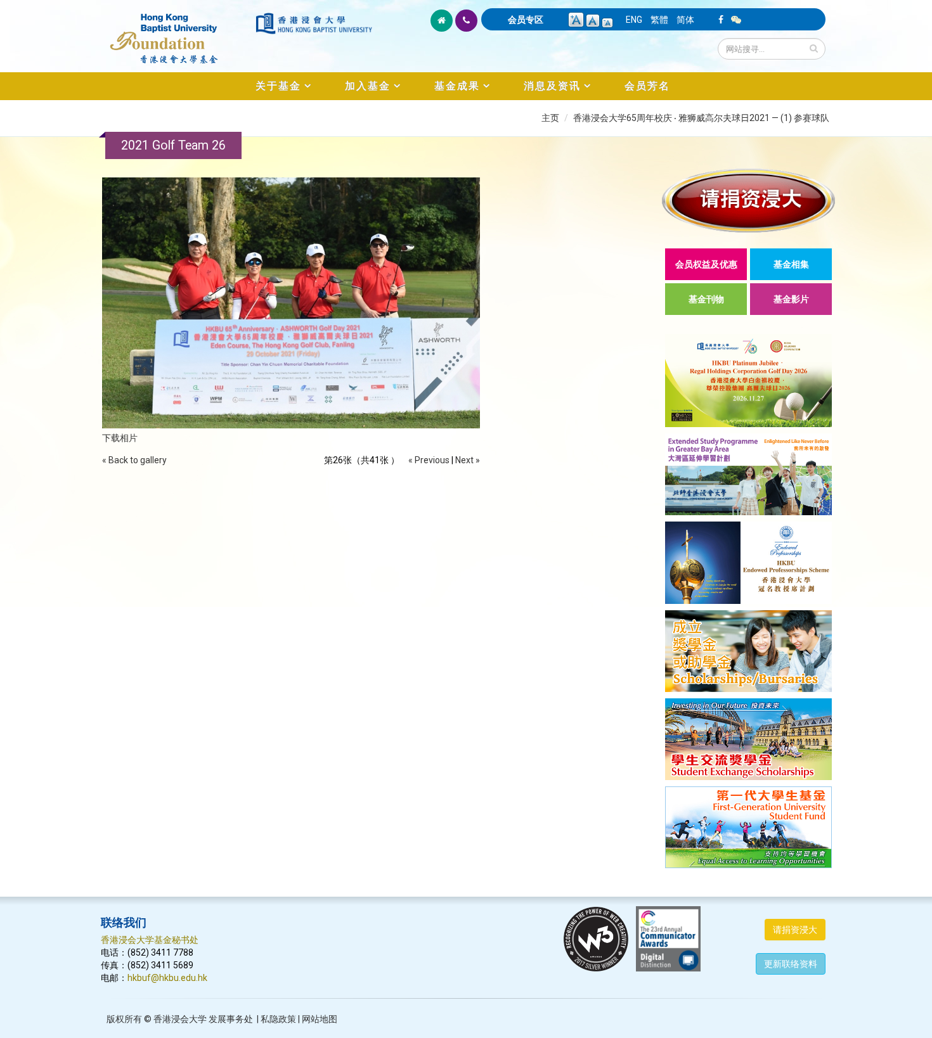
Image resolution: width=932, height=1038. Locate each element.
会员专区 (525, 20)
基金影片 (791, 299)
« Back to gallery (134, 460)
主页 (550, 118)
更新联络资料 (790, 964)
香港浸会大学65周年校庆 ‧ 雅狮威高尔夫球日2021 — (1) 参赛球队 (701, 118)
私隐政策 (278, 1019)
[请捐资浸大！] (748, 201)
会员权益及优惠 (706, 264)
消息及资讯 (552, 86)
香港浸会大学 (180, 1019)
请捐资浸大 (795, 930)
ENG (634, 20)
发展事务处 (231, 1019)
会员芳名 (647, 86)
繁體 (659, 20)
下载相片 (120, 438)
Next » (467, 460)
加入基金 (368, 86)
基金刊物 (706, 299)
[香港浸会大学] (314, 23)
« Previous (429, 460)
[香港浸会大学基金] (177, 31)
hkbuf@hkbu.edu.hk (167, 978)
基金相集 (791, 264)
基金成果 (457, 86)
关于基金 (278, 86)
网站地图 (319, 1019)
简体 (685, 20)
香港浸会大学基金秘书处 (149, 940)
